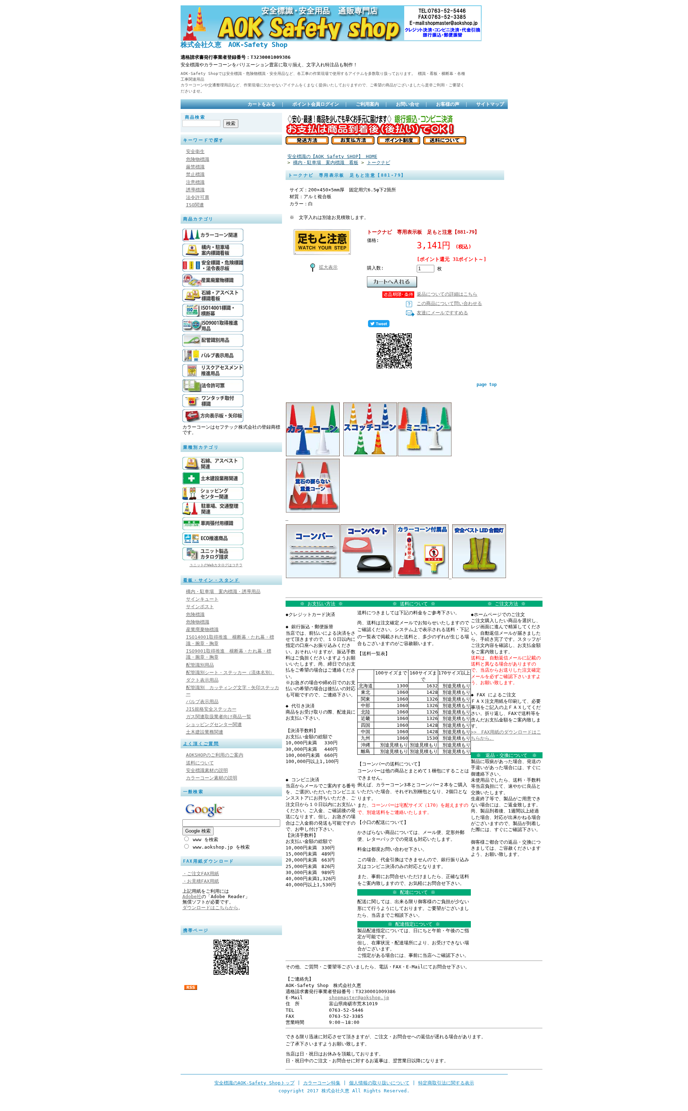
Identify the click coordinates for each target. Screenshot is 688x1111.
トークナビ (378, 162)
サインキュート (202, 599)
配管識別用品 (200, 665)
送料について (200, 763)
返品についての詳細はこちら (447, 294)
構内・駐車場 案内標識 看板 (325, 162)
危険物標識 (197, 159)
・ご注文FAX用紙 (200, 873)
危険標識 (195, 614)
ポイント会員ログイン (315, 104)
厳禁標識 (195, 167)
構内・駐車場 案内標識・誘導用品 (223, 591)
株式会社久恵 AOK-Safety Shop (234, 44)
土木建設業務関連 (204, 732)
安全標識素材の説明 (207, 770)
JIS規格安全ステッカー (211, 709)
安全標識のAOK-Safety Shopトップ (254, 1083)
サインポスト (200, 606)
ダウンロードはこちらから (210, 907)
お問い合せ (407, 104)
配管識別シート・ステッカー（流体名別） (230, 672)
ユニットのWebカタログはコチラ (216, 565)
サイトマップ (490, 104)
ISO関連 (195, 205)
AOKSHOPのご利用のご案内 (214, 755)
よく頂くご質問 (201, 743)
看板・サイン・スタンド (211, 580)
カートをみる (262, 104)
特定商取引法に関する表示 (446, 1083)
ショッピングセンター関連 (214, 724)
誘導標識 (195, 189)
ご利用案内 (367, 104)
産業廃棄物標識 (202, 629)
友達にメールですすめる (442, 312)
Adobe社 (191, 896)
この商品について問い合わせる (449, 303)
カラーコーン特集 (321, 1083)
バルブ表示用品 (202, 701)
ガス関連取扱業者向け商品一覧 (218, 716)
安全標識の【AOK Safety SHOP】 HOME (332, 156)
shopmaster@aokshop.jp (359, 997)
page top (487, 384)
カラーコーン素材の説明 (211, 778)
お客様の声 (447, 104)
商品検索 (195, 117)
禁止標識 (195, 174)
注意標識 (195, 182)
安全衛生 (195, 151)
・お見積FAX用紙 (200, 881)
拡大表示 (328, 267)
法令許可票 (197, 197)
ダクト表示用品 (202, 680)
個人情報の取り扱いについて (379, 1083)
